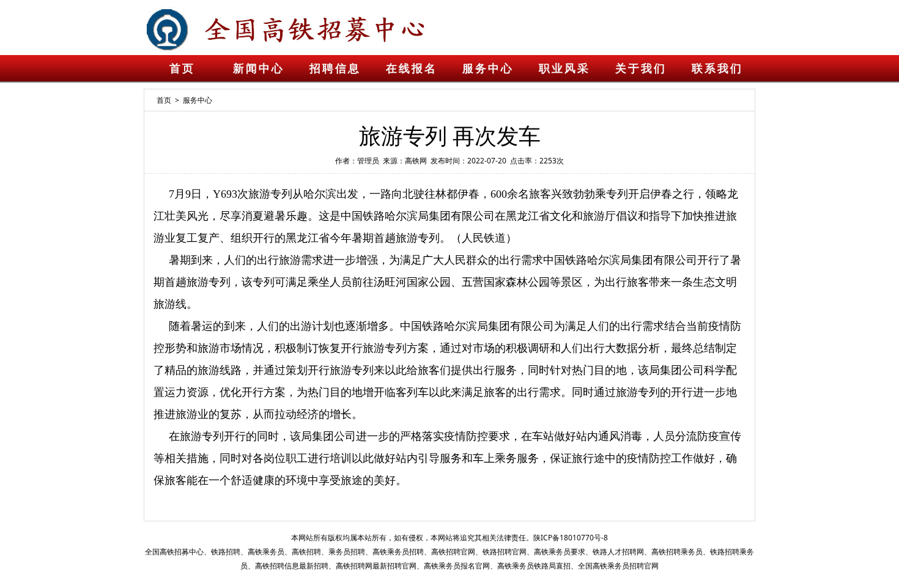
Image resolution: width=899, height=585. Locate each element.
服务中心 (488, 68)
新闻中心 (258, 68)
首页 (182, 68)
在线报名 (411, 68)
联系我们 (717, 68)
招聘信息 (335, 68)
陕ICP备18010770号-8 (570, 537)
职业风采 (564, 68)
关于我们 (641, 68)
